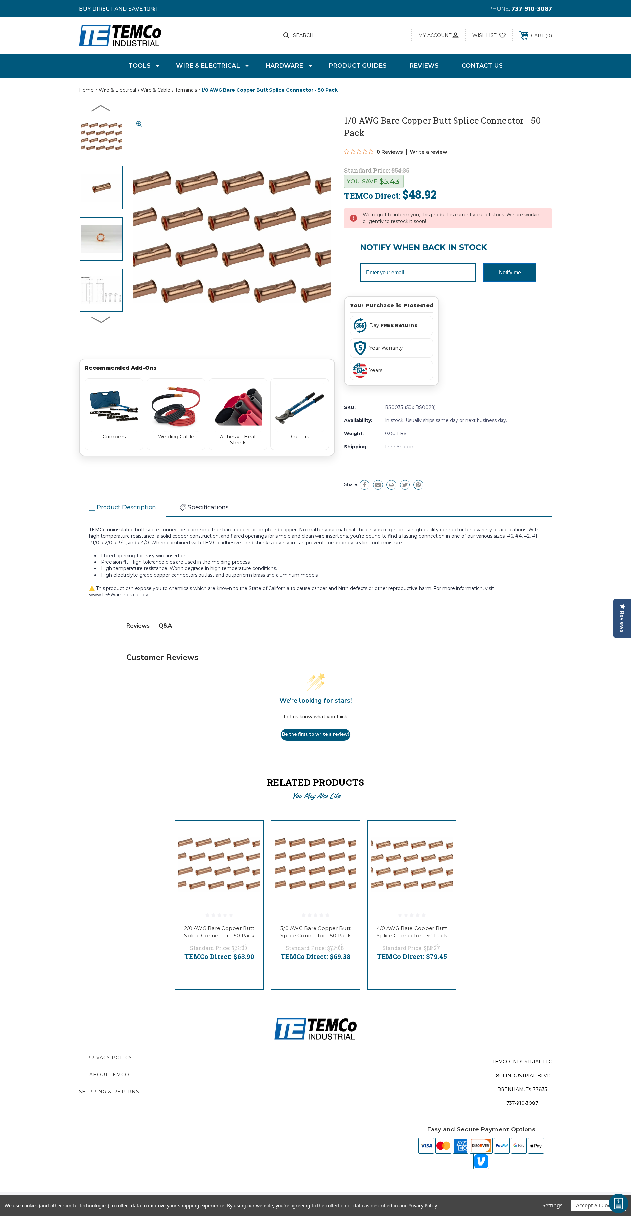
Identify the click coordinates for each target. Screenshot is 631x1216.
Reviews (424, 65)
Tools (140, 65)
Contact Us (482, 65)
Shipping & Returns (109, 1092)
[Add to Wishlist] (250, 850)
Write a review (428, 152)
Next (101, 319)
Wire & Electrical (208, 65)
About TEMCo (109, 1075)
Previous (101, 108)
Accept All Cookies (598, 1205)
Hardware (284, 65)
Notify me (510, 272)
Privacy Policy (109, 1058)
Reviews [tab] (138, 626)
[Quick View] (250, 834)
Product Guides (357, 65)
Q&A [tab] (165, 626)
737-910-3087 (531, 8)
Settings (552, 1205)
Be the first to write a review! (315, 734)
